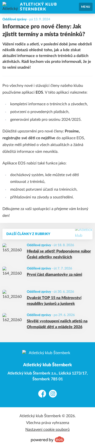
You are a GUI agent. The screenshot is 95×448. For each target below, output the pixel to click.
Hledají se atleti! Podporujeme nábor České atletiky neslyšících (59, 254)
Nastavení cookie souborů (47, 430)
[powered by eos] (47, 439)
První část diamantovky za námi (54, 275)
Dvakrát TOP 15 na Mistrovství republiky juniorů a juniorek (54, 301)
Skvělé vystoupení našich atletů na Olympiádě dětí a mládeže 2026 (57, 324)
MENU (85, 6)
